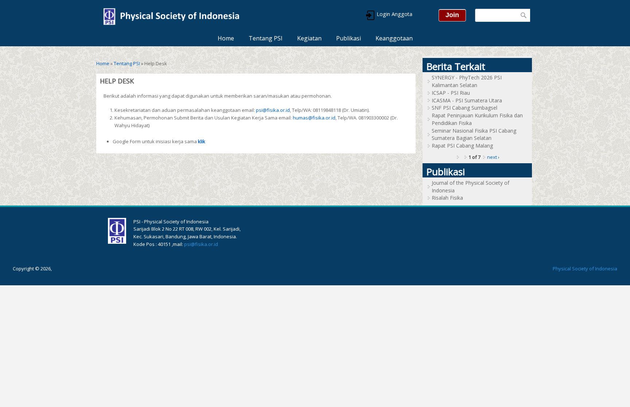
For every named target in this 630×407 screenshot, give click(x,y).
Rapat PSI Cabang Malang (462, 145)
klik (201, 141)
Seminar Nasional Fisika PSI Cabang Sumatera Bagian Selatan (474, 134)
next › (493, 157)
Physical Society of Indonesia (585, 268)
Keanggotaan (394, 38)
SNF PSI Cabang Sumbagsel (464, 107)
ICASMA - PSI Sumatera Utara (467, 100)
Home (226, 38)
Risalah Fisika (447, 197)
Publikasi (348, 38)
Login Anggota (393, 14)
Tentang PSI (266, 38)
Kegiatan (309, 38)
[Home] (171, 15)
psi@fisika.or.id (273, 110)
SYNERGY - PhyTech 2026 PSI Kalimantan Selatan (467, 81)
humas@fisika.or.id (314, 117)
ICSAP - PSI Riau (451, 92)
